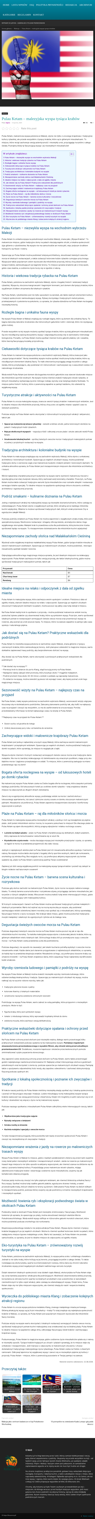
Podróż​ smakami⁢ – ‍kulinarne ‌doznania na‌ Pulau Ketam (26, 174)
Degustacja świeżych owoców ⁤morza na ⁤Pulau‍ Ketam (27, 200)
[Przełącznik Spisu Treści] (70, 154)
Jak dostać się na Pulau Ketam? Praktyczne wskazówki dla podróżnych (34, 183)
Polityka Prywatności (49, 5)
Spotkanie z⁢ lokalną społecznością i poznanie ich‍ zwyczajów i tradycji (33, 208)
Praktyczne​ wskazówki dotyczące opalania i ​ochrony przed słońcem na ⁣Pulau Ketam (39, 205)
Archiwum (85, 5)
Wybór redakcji (88, 1516)
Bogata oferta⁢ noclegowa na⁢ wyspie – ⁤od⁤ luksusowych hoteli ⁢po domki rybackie (37, 191)
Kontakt (38, 15)
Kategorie (9, 15)
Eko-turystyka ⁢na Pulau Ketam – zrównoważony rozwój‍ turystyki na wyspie (36, 216)
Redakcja (71, 5)
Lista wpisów (19, 5)
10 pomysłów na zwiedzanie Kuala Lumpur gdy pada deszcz (72, 1423)
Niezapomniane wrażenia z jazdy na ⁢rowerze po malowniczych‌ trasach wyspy (37, 211)
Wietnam (85, 1479)
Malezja (16, 28)
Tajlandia (60, 1476)
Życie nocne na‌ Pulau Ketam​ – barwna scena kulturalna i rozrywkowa (33, 197)
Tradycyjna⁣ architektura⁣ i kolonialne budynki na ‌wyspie (27, 172)
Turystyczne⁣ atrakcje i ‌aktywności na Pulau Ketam (25, 169)
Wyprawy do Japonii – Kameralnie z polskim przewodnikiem (23, 23)
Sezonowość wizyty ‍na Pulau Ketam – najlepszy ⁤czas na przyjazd (31, 186)
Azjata (8, 123)
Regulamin (24, 15)
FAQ (32, 5)
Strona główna (7, 28)
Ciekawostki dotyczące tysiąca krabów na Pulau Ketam (27, 166)
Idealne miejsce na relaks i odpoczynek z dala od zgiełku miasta (30, 180)
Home (6, 5)
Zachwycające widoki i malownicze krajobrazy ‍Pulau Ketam (29, 188)
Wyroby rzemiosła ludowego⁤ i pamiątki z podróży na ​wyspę (28, 202)
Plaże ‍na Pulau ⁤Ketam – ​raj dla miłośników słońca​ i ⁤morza (28, 194)
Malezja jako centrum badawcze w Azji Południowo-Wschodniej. (23, 1423)
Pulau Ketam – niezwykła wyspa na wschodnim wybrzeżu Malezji (30, 157)
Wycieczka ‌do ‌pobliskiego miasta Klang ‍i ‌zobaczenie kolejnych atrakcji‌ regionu (37, 219)
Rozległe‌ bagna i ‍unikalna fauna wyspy (20, 163)
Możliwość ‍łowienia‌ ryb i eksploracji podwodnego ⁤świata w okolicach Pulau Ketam (38, 214)
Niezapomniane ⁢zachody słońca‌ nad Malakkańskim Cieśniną (29, 177)
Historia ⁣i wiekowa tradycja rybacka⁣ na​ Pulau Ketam (26, 160)
